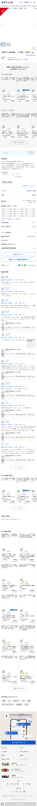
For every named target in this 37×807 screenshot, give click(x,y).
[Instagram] (16, 792)
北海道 (33, 195)
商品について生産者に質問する (18, 259)
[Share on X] (22, 265)
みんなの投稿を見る (31, 55)
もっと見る (18, 467)
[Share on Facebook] (19, 265)
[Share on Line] (25, 265)
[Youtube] (24, 792)
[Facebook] (20, 792)
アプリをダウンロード (18, 742)
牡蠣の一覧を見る (18, 142)
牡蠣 (34, 190)
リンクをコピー (31, 265)
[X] (13, 792)
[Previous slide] (2, 25)
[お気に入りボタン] (14, 79)
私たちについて (18, 254)
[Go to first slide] (35, 25)
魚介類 (29, 190)
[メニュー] (34, 2)
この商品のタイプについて (28, 185)
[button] (18, 58)
